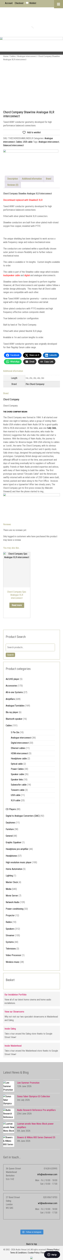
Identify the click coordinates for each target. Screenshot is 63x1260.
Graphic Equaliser (13, 842)
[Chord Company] (30, 160)
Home (5, 56)
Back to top (31, 1244)
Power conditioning (14, 908)
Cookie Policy (33, 1252)
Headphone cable (19, 758)
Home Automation (14, 869)
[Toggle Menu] (58, 4)
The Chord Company (34, 384)
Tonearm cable (17, 790)
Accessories (11, 685)
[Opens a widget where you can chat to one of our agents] (52, 1255)
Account (9, 3)
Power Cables (17, 769)
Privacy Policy (53, 1249)
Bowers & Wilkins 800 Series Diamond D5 (36, 1137)
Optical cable (17, 763)
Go (29, 28)
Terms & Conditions (18, 1252)
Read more (17, 605)
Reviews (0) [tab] (12, 184)
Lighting (9, 875)
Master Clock (12, 882)
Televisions (11, 948)
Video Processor (13, 955)
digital (27, 275)
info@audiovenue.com (47, 1174)
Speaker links (17, 779)
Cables (13, 56)
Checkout (19, 3)
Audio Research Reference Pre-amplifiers (36, 1110)
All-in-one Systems (14, 692)
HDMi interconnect (19, 753)
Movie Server (12, 895)
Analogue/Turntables (15, 705)
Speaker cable (17, 774)
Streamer (10, 935)
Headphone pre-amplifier (17, 849)
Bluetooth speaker (14, 718)
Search (10, 654)
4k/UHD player (12, 679)
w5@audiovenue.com (47, 1203)
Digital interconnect (20, 742)
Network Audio (12, 902)
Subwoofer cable (19, 784)
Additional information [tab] (32, 178)
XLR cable (15, 800)
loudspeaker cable (11, 275)
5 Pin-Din (15, 732)
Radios (9, 922)
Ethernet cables (18, 748)
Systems (10, 942)
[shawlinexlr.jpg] (31, 86)
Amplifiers (10, 699)
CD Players (11, 809)
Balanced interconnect (13, 145)
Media (8, 889)
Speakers (10, 928)
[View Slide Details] (31, 46)
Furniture (10, 829)
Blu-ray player (12, 712)
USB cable (28, 141)
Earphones (10, 822)
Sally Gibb (51, 428)
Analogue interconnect (27, 56)
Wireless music (12, 962)
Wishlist (32, 3)
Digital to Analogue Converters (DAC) (23, 815)
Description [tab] (12, 178)
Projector (10, 915)
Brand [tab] (48, 178)
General (9, 835)
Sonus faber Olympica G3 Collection (33, 1096)
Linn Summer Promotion (28, 1082)
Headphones (11, 855)
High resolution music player (19, 862)
